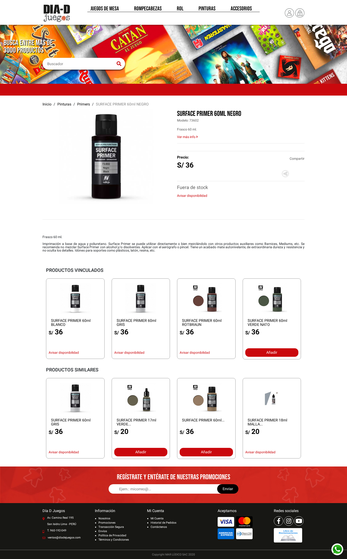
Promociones (106, 522)
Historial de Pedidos (163, 522)
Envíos (102, 531)
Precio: (183, 157)
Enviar (228, 489)
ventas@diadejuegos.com (64, 537)
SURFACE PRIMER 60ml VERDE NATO (267, 322)
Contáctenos (159, 527)
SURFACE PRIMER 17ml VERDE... (136, 422)
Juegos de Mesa (104, 9)
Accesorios (241, 9)
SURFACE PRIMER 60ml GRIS (136, 322)
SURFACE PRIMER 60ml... (203, 420)
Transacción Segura (111, 527)
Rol (180, 9)
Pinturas (207, 9)
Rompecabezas (148, 9)
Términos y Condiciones (113, 539)
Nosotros (104, 518)
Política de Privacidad (112, 535)
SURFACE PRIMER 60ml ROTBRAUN (202, 322)
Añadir (271, 352)
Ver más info (186, 137)
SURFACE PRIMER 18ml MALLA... (267, 422)
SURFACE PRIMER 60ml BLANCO (71, 322)
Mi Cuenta (157, 518)
